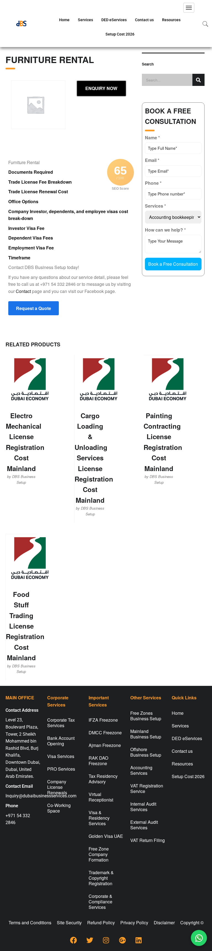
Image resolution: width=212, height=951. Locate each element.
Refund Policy (101, 922)
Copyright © (192, 922)
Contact (23, 291)
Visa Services (60, 756)
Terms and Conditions (30, 922)
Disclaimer (164, 922)
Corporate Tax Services (61, 723)
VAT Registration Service (146, 788)
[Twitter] (89, 939)
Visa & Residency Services (99, 818)
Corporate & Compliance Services (100, 901)
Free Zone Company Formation (99, 854)
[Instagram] (106, 939)
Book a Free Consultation (173, 264)
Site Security (69, 922)
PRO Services (61, 769)
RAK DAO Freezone (98, 761)
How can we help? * (165, 230)
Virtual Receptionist (101, 797)
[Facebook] (73, 939)
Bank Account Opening (61, 741)
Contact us (144, 20)
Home (64, 20)
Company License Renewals (57, 787)
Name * (152, 137)
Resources (171, 20)
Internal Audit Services (143, 807)
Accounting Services (141, 770)
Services (85, 20)
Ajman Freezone (105, 745)
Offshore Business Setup (145, 752)
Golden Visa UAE (106, 836)
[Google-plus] (122, 939)
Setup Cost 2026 (119, 34)
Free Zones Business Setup (145, 716)
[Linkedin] (138, 939)
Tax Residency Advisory (103, 779)
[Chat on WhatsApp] (198, 937)
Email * (152, 160)
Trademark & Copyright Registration (101, 878)
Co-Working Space (59, 808)
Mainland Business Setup (145, 734)
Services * (155, 206)
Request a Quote (33, 308)
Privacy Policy (134, 922)
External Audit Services (144, 825)
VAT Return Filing (147, 840)
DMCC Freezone (105, 732)
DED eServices (114, 20)
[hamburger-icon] (188, 8)
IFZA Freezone (103, 720)
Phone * (153, 183)
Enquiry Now (101, 88)
